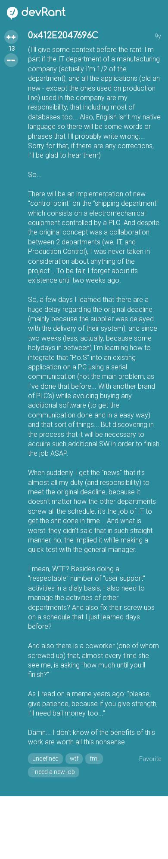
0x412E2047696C (63, 35)
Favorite (150, 758)
